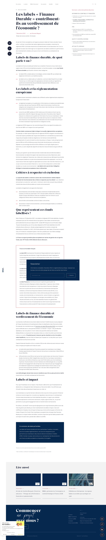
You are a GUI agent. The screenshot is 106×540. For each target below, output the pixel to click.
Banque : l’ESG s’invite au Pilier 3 (79, 23)
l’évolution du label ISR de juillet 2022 (45, 326)
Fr (92, 4)
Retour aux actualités (22, 9)
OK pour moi (20, 534)
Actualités (51, 4)
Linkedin (81, 514)
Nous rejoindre (43, 4)
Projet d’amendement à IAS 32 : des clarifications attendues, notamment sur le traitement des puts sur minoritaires (83, 31)
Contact (56, 4)
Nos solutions (18, 4)
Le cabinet (25, 4)
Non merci (5, 534)
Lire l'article (18, 474)
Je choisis (12, 534)
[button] (2, 538)
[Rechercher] (95, 4)
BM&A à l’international (34, 4)
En (94, 4)
